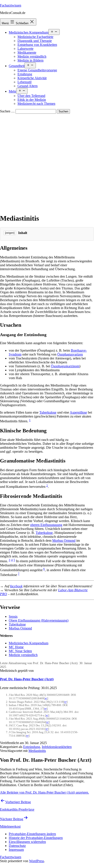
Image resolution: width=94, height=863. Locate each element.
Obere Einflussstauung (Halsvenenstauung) (38, 620)
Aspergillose (78, 412)
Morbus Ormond (63, 540)
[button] (32, 834)
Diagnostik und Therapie (34, 41)
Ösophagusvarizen (70, 354)
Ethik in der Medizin (31, 99)
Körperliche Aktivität (32, 78)
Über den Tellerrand (31, 96)
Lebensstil (24, 82)
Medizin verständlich (31, 56)
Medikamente (26, 52)
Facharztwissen (10, 5)
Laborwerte (25, 48)
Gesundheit (16, 66)
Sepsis (13, 616)
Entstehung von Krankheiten (37, 44)
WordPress (36, 861)
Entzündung (31, 747)
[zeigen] (9, 232)
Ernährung (24, 74)
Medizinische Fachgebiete (35, 37)
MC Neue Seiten (20, 651)
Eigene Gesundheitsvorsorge (37, 70)
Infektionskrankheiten (57, 747)
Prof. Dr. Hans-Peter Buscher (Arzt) (27, 679)
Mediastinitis (37, 751)
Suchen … (7, 111)
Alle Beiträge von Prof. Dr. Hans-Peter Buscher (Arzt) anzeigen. (44, 792)
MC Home (16, 647)
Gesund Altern (27, 86)
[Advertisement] (47, 163)
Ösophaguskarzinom (65, 366)
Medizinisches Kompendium (28, 32)
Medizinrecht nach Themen (36, 103)
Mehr (12, 91)
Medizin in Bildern (30, 60)
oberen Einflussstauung (46, 525)
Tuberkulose (47, 412)
